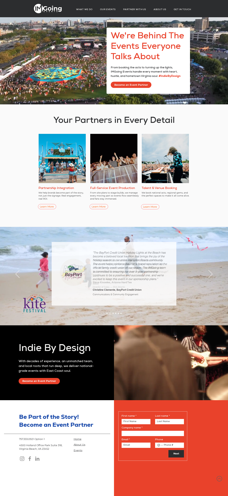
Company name (132, 428)
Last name (162, 416)
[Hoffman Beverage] (121, 313)
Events (78, 450)
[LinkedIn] (37, 459)
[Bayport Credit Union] (109, 313)
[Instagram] (22, 459)
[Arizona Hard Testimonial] (107, 313)
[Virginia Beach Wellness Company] (118, 313)
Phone (159, 440)
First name (129, 416)
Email (126, 440)
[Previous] (18, 274)
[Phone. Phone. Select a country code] (160, 445)
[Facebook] (30, 459)
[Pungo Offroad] (115, 313)
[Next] (210, 274)
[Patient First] (113, 313)
